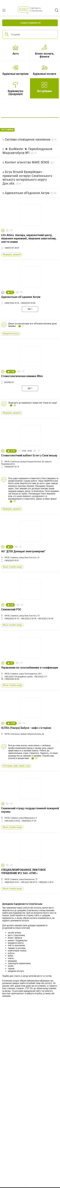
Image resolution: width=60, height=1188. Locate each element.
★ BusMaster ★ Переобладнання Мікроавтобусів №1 (27, 151)
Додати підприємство (31, 22)
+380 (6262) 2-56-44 (45, 618)
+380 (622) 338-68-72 (28, 882)
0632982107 (9, 382)
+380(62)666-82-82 (11, 679)
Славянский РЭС (11, 609)
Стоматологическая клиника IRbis (22, 376)
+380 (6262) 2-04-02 (12, 821)
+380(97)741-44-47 (11, 248)
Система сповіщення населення (28, 139)
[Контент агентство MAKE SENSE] (30, 109)
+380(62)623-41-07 (11, 618)
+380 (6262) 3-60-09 (28, 618)
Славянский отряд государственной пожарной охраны (30, 810)
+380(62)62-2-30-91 (46, 882)
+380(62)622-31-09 (28, 821)
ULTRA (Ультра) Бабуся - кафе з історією (26, 728)
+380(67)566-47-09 (11, 303)
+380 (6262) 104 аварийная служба (18, 676)
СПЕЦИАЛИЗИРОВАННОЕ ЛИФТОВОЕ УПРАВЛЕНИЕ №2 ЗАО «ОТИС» (23, 871)
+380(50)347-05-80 (27, 303)
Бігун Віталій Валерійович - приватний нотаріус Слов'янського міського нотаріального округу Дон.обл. (27, 177)
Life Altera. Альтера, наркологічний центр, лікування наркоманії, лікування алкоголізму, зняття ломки (28, 238)
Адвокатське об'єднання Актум (27, 193)
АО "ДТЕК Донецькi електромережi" (23, 551)
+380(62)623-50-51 (11, 560)
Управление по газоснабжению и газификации (29, 667)
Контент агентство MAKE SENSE (27, 162)
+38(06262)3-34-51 (11, 882)
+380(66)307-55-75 (11, 467)
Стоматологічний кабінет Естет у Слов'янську (29, 455)
